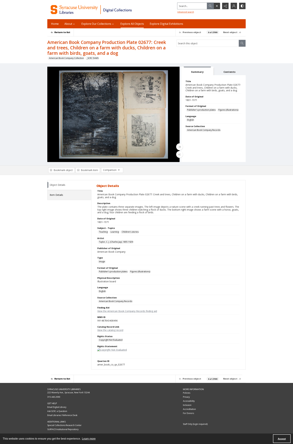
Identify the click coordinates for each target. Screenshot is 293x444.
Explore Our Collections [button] (96, 24)
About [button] (68, 24)
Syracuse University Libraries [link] (64, 389)
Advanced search (185, 12)
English (190, 119)
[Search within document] (242, 43)
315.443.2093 (53, 396)
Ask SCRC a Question (57, 411)
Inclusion (187, 405)
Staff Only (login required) (195, 424)
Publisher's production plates (201, 109)
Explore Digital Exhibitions (166, 24)
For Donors (188, 413)
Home (55, 24)
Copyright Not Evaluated (110, 339)
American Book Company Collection (66, 58)
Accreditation (189, 409)
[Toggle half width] (179, 154)
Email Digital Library (56, 407)
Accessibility (189, 401)
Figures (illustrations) (228, 109)
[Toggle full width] (179, 146)
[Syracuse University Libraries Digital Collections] (101, 9)
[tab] (197, 71)
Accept (282, 438)
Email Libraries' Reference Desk (62, 415)
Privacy (186, 396)
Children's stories (130, 231)
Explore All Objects (132, 24)
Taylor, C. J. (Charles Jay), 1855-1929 (116, 241)
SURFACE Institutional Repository (63, 429)
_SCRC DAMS (93, 58)
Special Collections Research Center (64, 425)
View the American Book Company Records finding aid (127, 311)
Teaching (103, 231)
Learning (115, 231)
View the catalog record (110, 330)
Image (102, 261)
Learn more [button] (89, 438)
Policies (186, 392)
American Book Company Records (203, 130)
